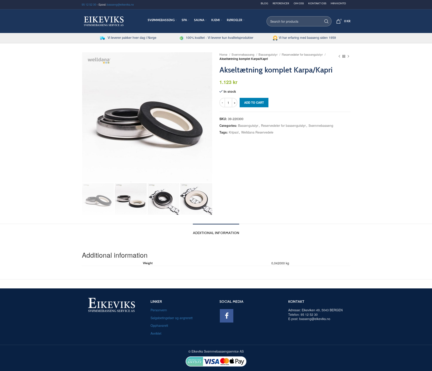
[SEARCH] (326, 21)
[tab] (216, 230)
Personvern (159, 310)
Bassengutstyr (268, 54)
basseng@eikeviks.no (120, 4)
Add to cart (254, 102)
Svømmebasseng (243, 54)
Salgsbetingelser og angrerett (172, 318)
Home (223, 54)
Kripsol (233, 132)
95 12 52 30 (89, 4)
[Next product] (348, 56)
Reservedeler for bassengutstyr (303, 54)
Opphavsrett (159, 325)
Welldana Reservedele (257, 132)
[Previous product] (339, 56)
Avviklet (156, 333)
